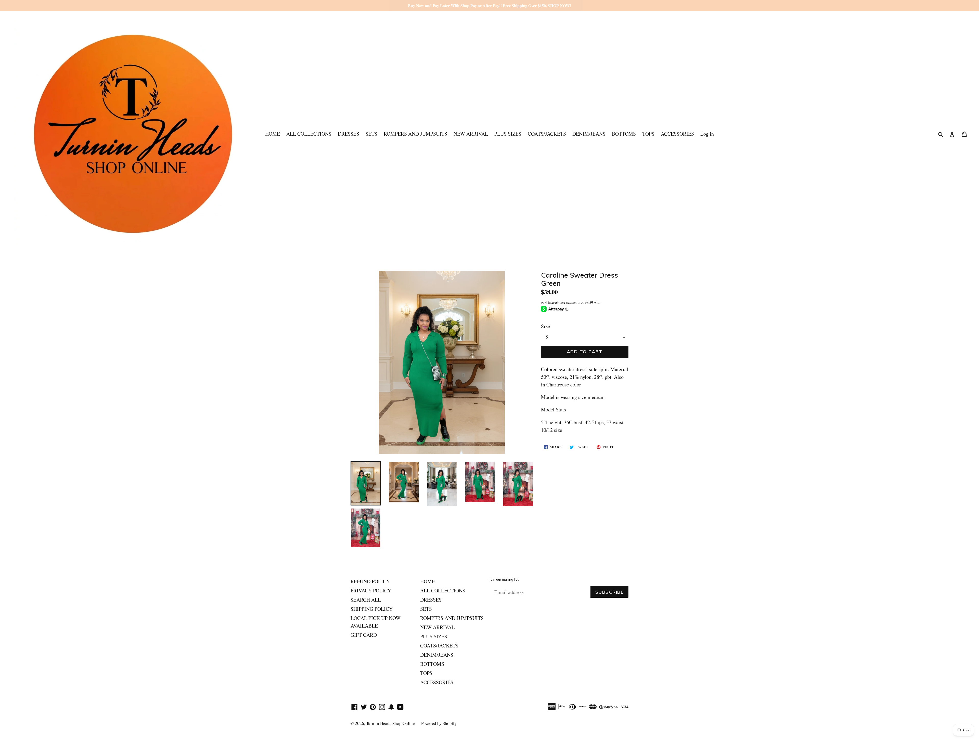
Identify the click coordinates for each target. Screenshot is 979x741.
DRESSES (348, 133)
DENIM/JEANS (589, 133)
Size (545, 326)
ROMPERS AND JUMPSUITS (415, 133)
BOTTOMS (624, 133)
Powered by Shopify (439, 723)
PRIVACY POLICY (371, 590)
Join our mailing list (504, 579)
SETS (371, 133)
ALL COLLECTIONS (308, 133)
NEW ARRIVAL (471, 133)
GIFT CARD (364, 634)
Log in (707, 133)
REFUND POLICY (370, 581)
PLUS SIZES (507, 133)
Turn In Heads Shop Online (390, 723)
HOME (272, 133)
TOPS (648, 133)
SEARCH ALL (366, 599)
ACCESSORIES (677, 133)
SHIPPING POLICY (372, 608)
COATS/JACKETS (547, 133)
